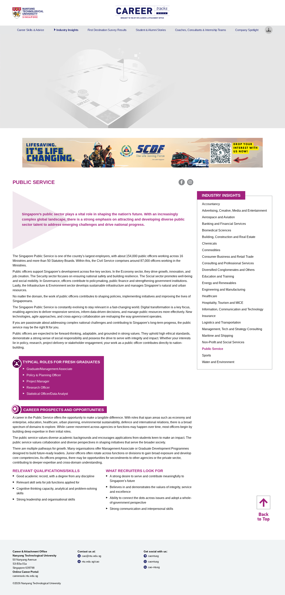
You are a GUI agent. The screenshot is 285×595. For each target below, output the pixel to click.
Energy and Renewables (219, 283)
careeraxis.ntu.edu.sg (25, 575)
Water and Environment (218, 362)
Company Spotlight (246, 30)
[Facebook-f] (182, 182)
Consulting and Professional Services (228, 263)
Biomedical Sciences (216, 230)
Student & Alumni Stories (151, 30)
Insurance (209, 316)
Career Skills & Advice (30, 30)
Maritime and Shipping (217, 335)
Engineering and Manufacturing (223, 289)
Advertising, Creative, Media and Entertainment (234, 210)
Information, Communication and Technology (232, 309)
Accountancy (211, 204)
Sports (206, 355)
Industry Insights (67, 30)
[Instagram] (190, 182)
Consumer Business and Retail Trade (228, 256)
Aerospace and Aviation (218, 217)
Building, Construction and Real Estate (228, 237)
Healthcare (209, 296)
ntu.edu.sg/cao (90, 561)
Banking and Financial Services (224, 223)
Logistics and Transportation (221, 322)
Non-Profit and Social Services (223, 342)
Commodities (211, 250)
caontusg (153, 555)
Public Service (212, 348)
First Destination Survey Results (107, 30)
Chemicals (209, 243)
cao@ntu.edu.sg (91, 555)
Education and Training (218, 276)
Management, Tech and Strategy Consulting (232, 329)
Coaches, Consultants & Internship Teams (200, 30)
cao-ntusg (154, 567)
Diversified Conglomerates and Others (228, 269)
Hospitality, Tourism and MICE (222, 302)
